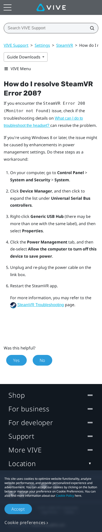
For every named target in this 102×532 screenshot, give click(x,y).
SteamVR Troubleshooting (40, 305)
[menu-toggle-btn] (7, 7)
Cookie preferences (25, 522)
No (42, 360)
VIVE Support (16, 45)
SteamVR (64, 45)
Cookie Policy (65, 495)
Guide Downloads (24, 57)
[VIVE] (51, 7)
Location (22, 463)
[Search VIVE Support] (90, 28)
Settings (42, 45)
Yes (16, 360)
